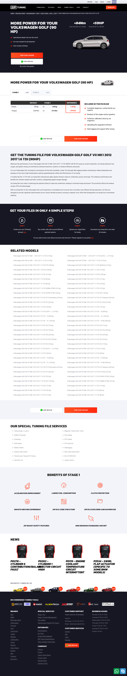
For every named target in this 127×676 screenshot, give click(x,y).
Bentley (13, 651)
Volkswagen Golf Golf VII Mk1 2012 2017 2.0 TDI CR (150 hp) (33, 330)
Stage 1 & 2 (41, 615)
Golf (37, 13)
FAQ (96, 2)
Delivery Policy (43, 663)
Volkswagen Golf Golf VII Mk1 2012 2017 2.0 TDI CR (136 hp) (33, 325)
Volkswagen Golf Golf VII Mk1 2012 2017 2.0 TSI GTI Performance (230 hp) (37, 297)
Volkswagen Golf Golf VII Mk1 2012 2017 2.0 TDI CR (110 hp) (87, 325)
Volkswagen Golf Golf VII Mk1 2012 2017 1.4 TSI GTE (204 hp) (33, 265)
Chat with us (28, 61)
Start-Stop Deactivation (71, 452)
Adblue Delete (19, 448)
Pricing (89, 2)
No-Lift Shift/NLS (70, 456)
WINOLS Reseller (20, 435)
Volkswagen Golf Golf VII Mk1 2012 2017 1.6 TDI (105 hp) (32, 307)
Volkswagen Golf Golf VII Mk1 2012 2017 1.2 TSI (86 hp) (31, 284)
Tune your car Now (27, 55)
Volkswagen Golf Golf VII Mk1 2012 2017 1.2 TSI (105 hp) (86, 284)
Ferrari (13, 642)
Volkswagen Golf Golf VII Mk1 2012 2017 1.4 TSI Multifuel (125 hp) (89, 265)
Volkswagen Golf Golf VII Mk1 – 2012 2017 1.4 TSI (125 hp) (86, 260)
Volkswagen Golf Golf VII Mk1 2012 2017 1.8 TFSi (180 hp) (32, 270)
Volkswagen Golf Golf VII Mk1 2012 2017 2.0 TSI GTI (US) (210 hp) (89, 302)
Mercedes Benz (16, 620)
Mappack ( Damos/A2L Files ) (74, 431)
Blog (102, 2)
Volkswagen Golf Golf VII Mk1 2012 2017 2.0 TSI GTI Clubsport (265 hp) (90, 297)
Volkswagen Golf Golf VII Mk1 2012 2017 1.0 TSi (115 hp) (86, 279)
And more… (14, 659)
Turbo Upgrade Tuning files (46, 642)
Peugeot (13, 656)
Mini (12, 653)
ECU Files (51, 7)
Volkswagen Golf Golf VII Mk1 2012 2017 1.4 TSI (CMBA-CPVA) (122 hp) (37, 288)
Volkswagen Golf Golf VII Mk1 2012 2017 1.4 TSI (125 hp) (86, 288)
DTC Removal (68, 443)
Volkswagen (30, 13)
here (24, 232)
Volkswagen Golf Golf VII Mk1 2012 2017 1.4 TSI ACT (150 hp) (87, 293)
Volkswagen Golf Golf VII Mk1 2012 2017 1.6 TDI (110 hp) (86, 307)
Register (111, 7)
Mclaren (13, 637)
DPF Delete (68, 439)
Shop (78, 7)
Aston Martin (15, 648)
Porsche (13, 626)
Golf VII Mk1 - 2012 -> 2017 (49, 13)
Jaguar (13, 634)
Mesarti (13, 645)
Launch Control (69, 460)
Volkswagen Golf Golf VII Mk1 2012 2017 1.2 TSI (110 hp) (86, 270)
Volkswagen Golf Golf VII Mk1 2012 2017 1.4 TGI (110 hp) (32, 274)
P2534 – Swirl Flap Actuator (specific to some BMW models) (104, 566)
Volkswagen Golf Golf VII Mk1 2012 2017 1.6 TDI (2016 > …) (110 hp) (35, 311)
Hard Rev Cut (18, 460)
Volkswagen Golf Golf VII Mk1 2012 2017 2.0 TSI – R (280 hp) (87, 311)
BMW (12, 617)
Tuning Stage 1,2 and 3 (21, 431)
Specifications (20, 13)
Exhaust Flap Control (21, 452)
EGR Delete (18, 443)
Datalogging (68, 448)
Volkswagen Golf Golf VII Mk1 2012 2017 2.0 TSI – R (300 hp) (33, 316)
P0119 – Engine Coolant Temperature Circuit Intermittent (75, 566)
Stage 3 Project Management (47, 617)
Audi (12, 615)
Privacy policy (42, 658)
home (12, 13)
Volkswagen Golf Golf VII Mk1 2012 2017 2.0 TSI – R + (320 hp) (88, 316)
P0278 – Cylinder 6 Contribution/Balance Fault (27, 565)
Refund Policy (42, 661)
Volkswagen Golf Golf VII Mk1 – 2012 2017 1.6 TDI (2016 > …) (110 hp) (90, 256)
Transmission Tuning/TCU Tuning (24, 456)
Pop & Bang (68, 435)
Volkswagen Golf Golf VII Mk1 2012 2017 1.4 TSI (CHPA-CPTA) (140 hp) (36, 293)
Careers (40, 649)
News (59, 7)
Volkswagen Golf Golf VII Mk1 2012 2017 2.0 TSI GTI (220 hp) (33, 302)
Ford (12, 628)
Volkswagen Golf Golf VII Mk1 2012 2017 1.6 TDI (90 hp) (85, 353)
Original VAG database (45, 636)
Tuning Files (40, 7)
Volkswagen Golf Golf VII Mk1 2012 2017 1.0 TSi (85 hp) (31, 279)
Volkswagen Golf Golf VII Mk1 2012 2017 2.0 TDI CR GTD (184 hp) (88, 330)
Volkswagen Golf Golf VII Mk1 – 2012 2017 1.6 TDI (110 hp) (32, 256)
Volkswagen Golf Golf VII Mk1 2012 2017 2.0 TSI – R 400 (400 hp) (88, 321)
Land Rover (14, 631)
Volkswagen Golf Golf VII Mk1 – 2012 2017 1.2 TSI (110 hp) (32, 260)
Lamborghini (15, 640)
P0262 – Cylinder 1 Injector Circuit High (49, 565)
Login (108, 2)
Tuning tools (68, 7)
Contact (86, 7)
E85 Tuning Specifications (46, 639)
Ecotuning (17, 439)
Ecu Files (41, 633)
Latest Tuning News (44, 655)
